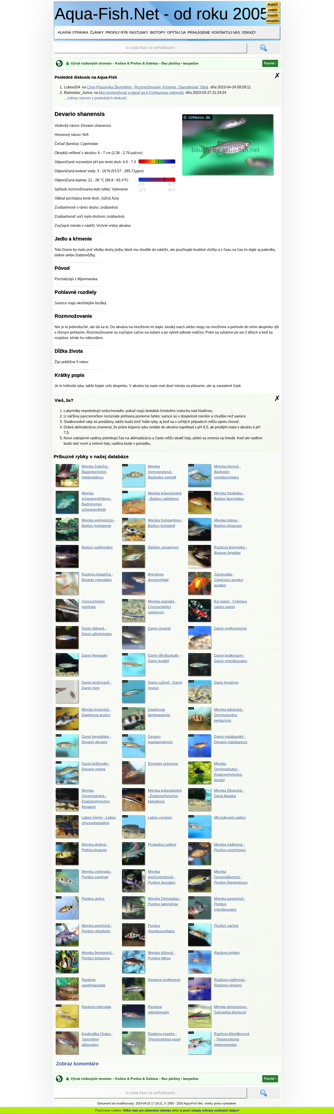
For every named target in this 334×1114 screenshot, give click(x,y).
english (272, 9)
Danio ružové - (165, 685)
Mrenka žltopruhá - (229, 793)
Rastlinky (138, 32)
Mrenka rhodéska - (229, 496)
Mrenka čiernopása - (164, 901)
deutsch (272, 4)
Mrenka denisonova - (231, 1009)
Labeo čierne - (99, 820)
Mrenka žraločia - (95, 472)
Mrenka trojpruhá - (96, 712)
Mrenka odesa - (228, 523)
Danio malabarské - (230, 739)
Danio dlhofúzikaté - (164, 658)
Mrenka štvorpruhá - (98, 955)
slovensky (272, 20)
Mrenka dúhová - (161, 955)
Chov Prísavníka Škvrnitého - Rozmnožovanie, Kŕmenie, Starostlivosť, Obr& (148, 87)
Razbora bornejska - (230, 550)
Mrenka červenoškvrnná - (231, 877)
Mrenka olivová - (227, 472)
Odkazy (249, 32)
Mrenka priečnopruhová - (161, 877)
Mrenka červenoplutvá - (228, 772)
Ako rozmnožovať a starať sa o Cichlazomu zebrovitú (141, 93)
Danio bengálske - (96, 739)
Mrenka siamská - (162, 606)
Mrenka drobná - (95, 847)
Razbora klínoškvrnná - (231, 1039)
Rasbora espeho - (164, 1036)
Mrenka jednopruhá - (98, 523)
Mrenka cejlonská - (97, 874)
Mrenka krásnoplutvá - (165, 496)
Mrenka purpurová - (229, 904)
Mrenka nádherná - (230, 847)
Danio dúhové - (97, 631)
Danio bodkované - (230, 658)
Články (97, 32)
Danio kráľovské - (96, 766)
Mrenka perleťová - (97, 928)
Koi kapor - (230, 604)
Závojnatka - (228, 579)
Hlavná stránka (73, 32)
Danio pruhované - (97, 685)
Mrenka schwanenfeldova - (97, 501)
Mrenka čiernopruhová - (162, 472)
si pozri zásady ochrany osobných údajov (209, 1110)
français (272, 15)
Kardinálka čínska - (97, 1039)
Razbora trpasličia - (97, 577)
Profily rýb (116, 32)
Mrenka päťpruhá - (229, 715)
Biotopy (157, 32)
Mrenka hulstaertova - (165, 523)
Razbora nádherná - (230, 982)
